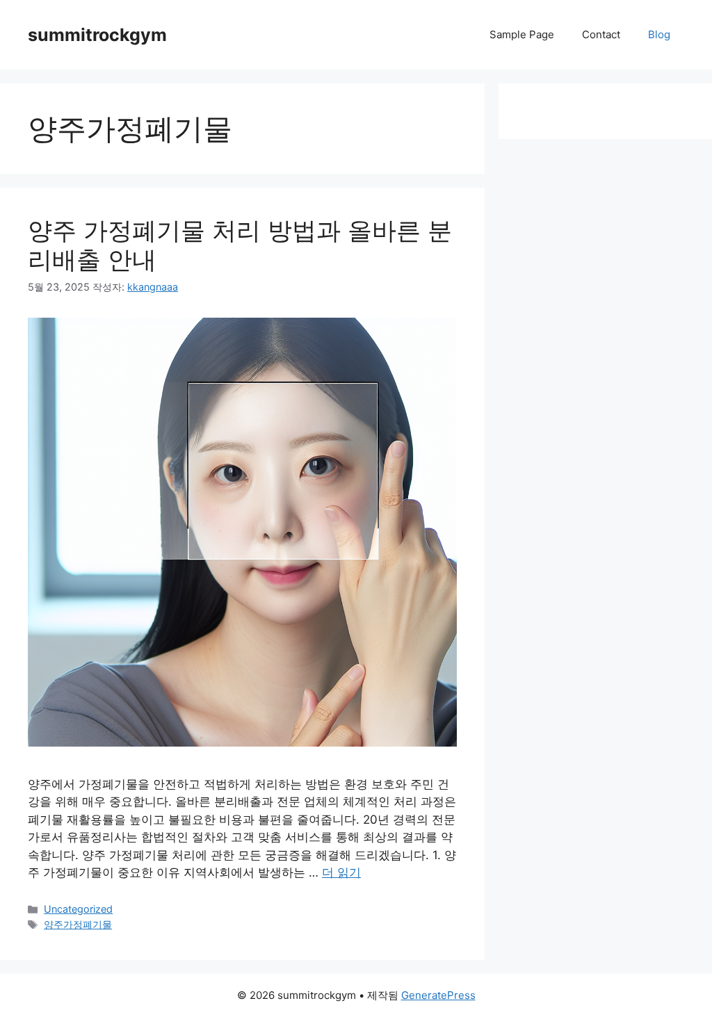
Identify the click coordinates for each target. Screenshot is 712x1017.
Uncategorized (78, 909)
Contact (601, 34)
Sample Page (522, 34)
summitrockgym (97, 34)
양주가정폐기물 (78, 924)
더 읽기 (341, 872)
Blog (659, 34)
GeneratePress (438, 995)
